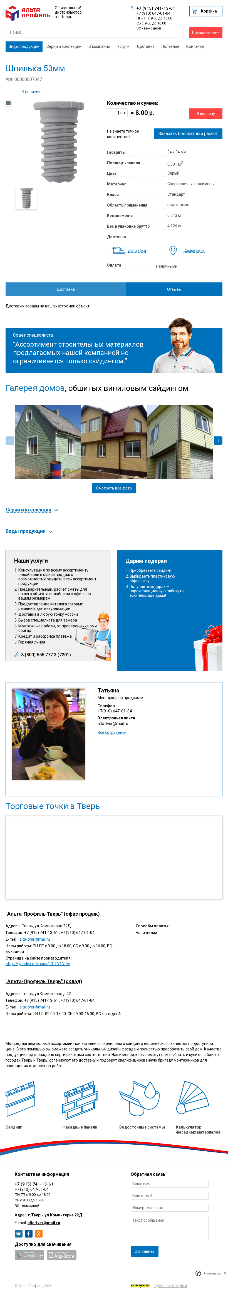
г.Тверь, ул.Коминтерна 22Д (55, 1215)
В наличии (31, 92)
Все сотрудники (112, 732)
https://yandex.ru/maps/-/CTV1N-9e (38, 964)
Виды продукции (24, 46)
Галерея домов (35, 388)
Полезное (170, 46)
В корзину (206, 113)
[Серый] (8, 103)
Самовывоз (194, 251)
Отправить (145, 1251)
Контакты (195, 46)
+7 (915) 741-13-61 (156, 8)
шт (122, 113)
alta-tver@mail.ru (113, 723)
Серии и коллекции (63, 46)
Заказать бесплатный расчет (188, 133)
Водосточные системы (142, 1127)
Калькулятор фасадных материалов (198, 1129)
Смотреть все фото (114, 488)
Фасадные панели (79, 1127)
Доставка (146, 46)
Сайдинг (14, 1127)
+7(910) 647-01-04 (115, 711)
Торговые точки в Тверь (53, 806)
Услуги (123, 46)
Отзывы (174, 289)
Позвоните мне (206, 32)
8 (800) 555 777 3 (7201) (46, 655)
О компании (99, 46)
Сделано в (170, 1286)
